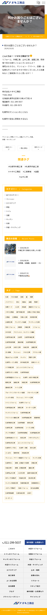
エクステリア (11, 203)
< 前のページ (8, 148)
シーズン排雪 (30, 428)
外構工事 (27, 327)
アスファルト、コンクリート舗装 (24, 332)
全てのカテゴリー (12, 195)
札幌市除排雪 (19, 428)
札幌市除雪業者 (22, 433)
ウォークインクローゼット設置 (15, 392)
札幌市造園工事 (26, 418)
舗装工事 (31, 468)
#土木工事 (23, 176)
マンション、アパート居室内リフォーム (17, 458)
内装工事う (8, 468)
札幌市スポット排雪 (11, 372)
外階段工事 (22, 478)
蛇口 (17, 302)
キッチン (26, 137)
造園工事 (34, 347)
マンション (6, 137)
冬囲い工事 (24, 317)
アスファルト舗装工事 (12, 418)
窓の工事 (33, 448)
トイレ (16, 137)
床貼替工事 (25, 453)
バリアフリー (9, 302)
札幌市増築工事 (31, 342)
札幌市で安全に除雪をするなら (15, 118)
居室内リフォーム (34, 307)
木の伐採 (8, 332)
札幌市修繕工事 (25, 413)
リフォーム (36, 327)
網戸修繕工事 (20, 312)
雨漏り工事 (32, 357)
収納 (22, 297)
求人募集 (8, 352)
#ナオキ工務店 (14, 171)
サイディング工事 (34, 322)
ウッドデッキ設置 (20, 322)
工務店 (7, 317)
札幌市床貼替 (25, 372)
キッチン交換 (37, 458)
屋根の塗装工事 (32, 473)
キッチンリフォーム (11, 413)
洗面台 (24, 302)
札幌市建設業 (9, 493)
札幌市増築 (21, 423)
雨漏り (36, 302)
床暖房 (20, 327)
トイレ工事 (18, 387)
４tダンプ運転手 (10, 488)
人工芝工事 (21, 473)
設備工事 (16, 382)
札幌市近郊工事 (10, 443)
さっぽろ (8, 453)
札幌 (6, 297)
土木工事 (8, 347)
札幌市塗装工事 (10, 407)
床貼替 (24, 307)
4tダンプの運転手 (10, 478)
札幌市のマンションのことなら (15, 112)
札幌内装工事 (20, 493)
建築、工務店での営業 (22, 463)
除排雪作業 (33, 317)
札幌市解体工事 (10, 423)
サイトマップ (35, 597)
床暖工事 (34, 463)
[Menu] (43, 2)
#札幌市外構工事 (15, 166)
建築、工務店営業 (20, 468)
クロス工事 (26, 352)
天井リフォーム (10, 327)
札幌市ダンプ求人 (10, 448)
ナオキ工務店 (9, 312)
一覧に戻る (23, 148)
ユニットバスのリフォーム (24, 367)
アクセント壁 (37, 352)
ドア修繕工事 (9, 367)
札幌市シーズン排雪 (11, 362)
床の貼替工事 (24, 362)
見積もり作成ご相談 (33, 312)
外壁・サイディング (9, 139)
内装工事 (26, 347)
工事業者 (15, 317)
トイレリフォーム (10, 402)
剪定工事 (23, 438)
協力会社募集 (35, 488)
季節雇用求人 (35, 483)
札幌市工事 (8, 428)
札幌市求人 (8, 463)
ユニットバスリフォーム (25, 443)
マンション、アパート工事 (24, 397)
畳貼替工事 (8, 387)
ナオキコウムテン (34, 438)
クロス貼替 (14, 297)
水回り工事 (17, 347)
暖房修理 (16, 453)
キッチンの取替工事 (11, 483)
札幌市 (20, 337)
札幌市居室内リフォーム (13, 377)
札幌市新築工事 (35, 382)
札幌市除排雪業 (10, 342)
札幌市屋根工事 (35, 433)
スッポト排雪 (9, 397)
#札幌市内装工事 (32, 166)
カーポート (8, 498)
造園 (30, 302)
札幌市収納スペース (11, 438)
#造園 (36, 171)
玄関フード (8, 307)
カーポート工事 (31, 407)
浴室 (21, 137)
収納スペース (35, 362)
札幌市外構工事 (29, 337)
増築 (31, 297)
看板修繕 (20, 342)
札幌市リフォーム (24, 402)
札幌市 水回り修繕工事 (30, 377)
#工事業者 (27, 171)
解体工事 (30, 423)
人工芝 (17, 307)
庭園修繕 (37, 418)
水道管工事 (8, 322)
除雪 (11, 137)
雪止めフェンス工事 (11, 357)
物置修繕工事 (25, 483)
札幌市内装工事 (10, 337)
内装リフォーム (23, 488)
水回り (29, 493)
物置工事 (24, 382)
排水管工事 (32, 478)
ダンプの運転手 (10, 433)
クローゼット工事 (32, 392)
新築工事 (20, 407)
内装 (31, 137)
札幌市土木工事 (10, 473)
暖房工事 (8, 382)
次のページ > (38, 148)
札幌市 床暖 (23, 448)
